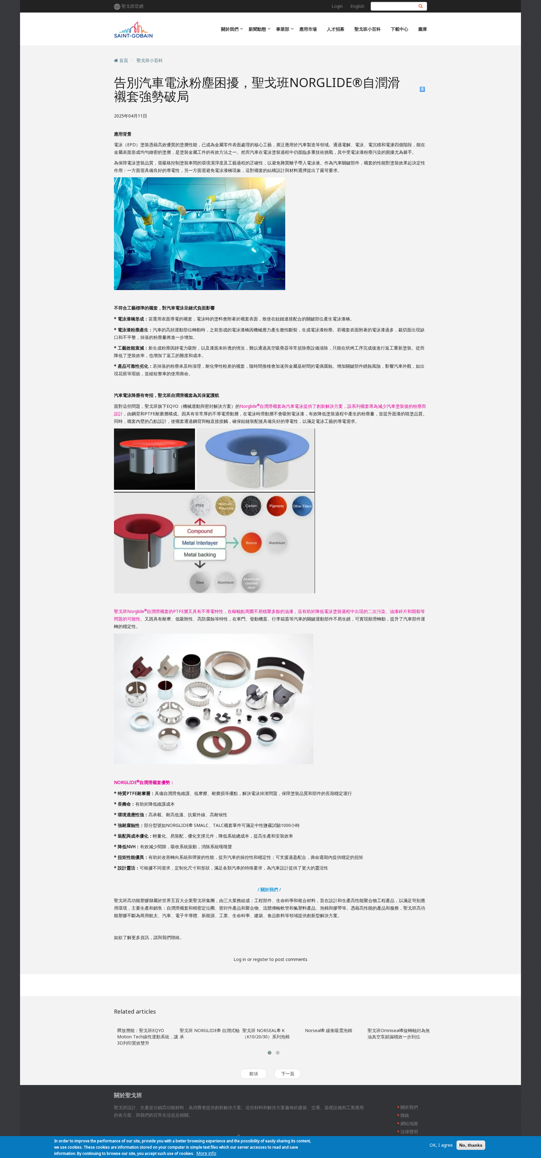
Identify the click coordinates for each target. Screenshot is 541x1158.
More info (206, 1153)
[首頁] (165, 29)
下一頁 (287, 1074)
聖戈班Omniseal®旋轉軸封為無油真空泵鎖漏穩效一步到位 (399, 1033)
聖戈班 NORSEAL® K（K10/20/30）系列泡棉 (266, 1033)
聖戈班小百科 (367, 29)
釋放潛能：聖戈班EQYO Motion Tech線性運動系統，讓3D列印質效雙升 (147, 1036)
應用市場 (308, 29)
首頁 (123, 60)
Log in (240, 959)
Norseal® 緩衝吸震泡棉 (328, 1030)
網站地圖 (409, 1123)
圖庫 (422, 29)
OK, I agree (441, 1145)
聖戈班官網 (132, 6)
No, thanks (470, 1145)
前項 (253, 1074)
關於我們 (409, 1107)
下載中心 (399, 29)
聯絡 (175, 937)
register (260, 959)
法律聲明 (409, 1132)
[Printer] (422, 89)
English (357, 6)
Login (337, 6)
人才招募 (335, 29)
